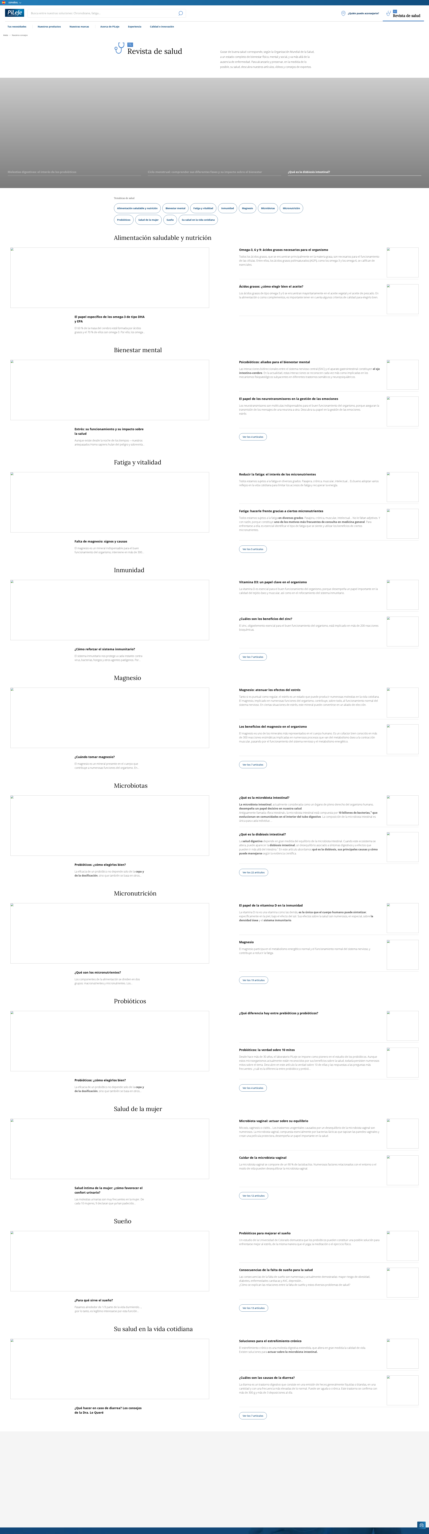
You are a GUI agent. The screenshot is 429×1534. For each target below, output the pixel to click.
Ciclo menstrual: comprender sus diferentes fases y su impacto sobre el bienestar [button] (205, 172)
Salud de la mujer (148, 219)
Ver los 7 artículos (253, 656)
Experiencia (134, 26)
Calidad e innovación (162, 26)
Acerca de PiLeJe (109, 26)
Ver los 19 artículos (254, 980)
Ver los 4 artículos (253, 436)
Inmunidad (227, 208)
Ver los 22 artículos (254, 872)
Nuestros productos (49, 26)
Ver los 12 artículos (254, 1195)
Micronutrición (291, 208)
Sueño (170, 219)
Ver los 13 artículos (254, 1308)
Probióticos (123, 219)
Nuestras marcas (79, 26)
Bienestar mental (175, 208)
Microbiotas (268, 208)
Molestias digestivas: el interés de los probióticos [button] (42, 172)
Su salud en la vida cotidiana (198, 219)
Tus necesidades (17, 26)
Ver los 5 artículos (253, 549)
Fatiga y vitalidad (203, 208)
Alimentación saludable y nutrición (137, 208)
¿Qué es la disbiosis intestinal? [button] (309, 172)
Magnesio (247, 208)
